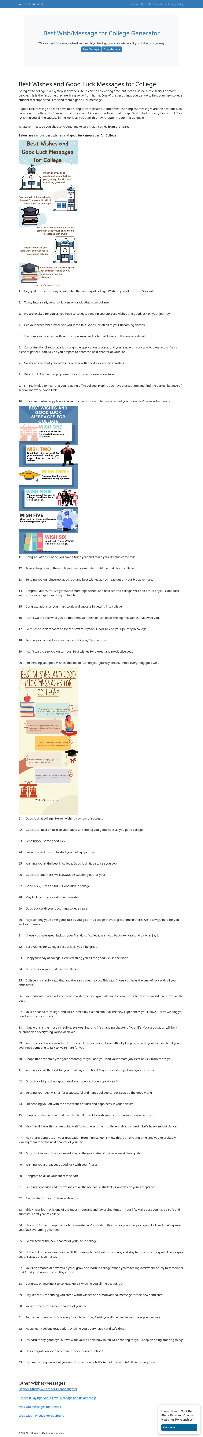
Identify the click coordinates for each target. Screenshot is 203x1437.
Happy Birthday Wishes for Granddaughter (48, 1389)
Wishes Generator (31, 4)
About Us (146, 4)
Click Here (169, 1427)
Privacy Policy (175, 4)
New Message (91, 49)
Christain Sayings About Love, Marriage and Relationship (57, 1398)
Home (134, 4)
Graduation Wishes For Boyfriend (41, 1416)
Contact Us (159, 4)
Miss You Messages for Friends (40, 1407)
